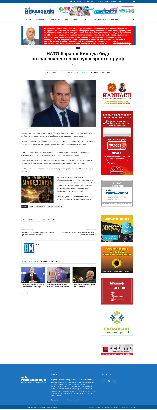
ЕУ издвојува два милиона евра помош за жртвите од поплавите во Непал (58, 287)
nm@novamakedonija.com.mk (68, 400)
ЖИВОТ (77, 19)
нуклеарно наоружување (55, 206)
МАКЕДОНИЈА (40, 19)
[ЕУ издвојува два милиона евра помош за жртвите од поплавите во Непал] (58, 275)
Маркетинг (99, 407)
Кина (31, 206)
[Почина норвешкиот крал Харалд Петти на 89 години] (84, 275)
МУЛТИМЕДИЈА (100, 19)
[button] (133, 19)
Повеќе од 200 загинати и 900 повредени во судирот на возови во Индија (37, 234)
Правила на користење (121, 407)
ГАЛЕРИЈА (27, 19)
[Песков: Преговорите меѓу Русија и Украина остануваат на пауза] (33, 275)
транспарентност (40, 206)
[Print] (53, 219)
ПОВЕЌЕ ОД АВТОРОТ (50, 261)
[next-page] (26, 293)
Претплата (108, 407)
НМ (74, 64)
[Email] (49, 219)
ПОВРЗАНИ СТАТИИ (29, 261)
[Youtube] (134, 1)
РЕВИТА (113, 1)
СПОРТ (87, 19)
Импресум (91, 407)
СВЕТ (67, 19)
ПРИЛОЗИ (115, 19)
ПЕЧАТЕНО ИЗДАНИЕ (103, 1)
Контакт (133, 407)
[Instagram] (130, 1)
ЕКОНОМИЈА (55, 19)
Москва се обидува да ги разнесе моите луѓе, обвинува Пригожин (79, 234)
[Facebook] (126, 1)
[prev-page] (22, 293)
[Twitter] (44, 219)
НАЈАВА (120, 1)
